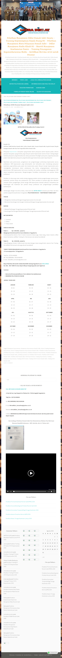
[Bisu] (51, 491)
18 (45, 546)
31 (43, 552)
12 (47, 543)
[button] (31, 473)
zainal (5, 544)
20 (50, 546)
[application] (31, 473)
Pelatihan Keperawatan (11, 100)
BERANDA (14, 80)
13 (50, 543)
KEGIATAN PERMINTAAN (27, 87)
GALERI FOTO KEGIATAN (44, 91)
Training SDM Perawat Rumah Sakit (38, 358)
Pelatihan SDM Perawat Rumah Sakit (15, 102)
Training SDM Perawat (22, 358)
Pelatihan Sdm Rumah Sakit (18, 356)
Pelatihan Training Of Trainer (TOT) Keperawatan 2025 (11, 546)
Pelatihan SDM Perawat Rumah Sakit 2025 (19, 105)
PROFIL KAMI (24, 80)
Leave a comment (8, 363)
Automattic (48, 655)
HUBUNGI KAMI (40, 87)
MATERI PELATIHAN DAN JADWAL (19, 84)
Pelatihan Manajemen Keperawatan (36, 352)
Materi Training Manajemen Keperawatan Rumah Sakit (25, 350)
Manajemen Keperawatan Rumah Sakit (30, 348)
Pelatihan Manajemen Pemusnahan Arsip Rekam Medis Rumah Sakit (12, 608)
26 (47, 549)
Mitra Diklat (45, 263)
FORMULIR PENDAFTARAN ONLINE (24, 91)
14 (52, 543)
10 (43, 543)
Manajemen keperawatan (14, 348)
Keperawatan (13, 151)
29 (54, 549)
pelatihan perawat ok (23, 354)
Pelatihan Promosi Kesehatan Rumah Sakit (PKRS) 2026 (20, 501)
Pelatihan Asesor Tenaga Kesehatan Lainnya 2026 (19, 518)
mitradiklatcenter (18, 107)
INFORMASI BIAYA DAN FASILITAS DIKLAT (43, 84)
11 (45, 543)
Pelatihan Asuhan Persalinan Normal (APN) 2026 (18, 514)
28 (52, 549)
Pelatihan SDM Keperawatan (27, 100)
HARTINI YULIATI (8, 535)
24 (43, 549)
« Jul (43, 557)
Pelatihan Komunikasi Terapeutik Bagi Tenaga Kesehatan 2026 (22, 510)
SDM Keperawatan (30, 356)
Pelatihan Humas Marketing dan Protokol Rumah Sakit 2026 (21, 506)
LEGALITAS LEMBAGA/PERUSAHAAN (41, 80)
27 (50, 549)
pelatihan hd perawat (9, 352)
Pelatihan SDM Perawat (44, 100)
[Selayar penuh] (54, 491)
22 (54, 546)
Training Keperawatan (41, 356)
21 (52, 546)
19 (47, 546)
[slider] (29, 491)
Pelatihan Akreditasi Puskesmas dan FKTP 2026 (12, 537)
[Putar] (8, 491)
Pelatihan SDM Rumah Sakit (35, 102)
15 (54, 543)
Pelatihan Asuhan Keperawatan (47, 350)
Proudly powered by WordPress (20, 655)
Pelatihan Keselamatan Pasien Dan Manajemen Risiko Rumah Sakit (12, 591)
